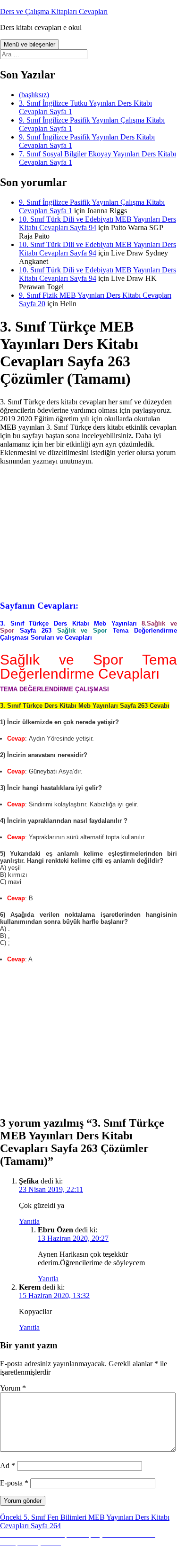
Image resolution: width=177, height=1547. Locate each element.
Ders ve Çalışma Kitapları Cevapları (54, 11)
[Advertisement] (89, 531)
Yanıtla (29, 1221)
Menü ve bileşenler (29, 44)
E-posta (14, 1483)
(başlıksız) (34, 95)
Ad (7, 1466)
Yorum (13, 1388)
